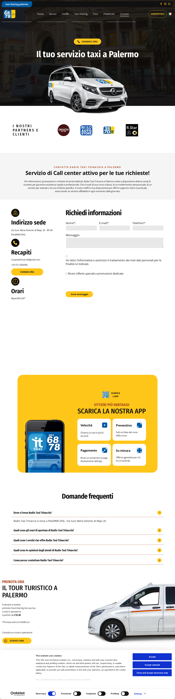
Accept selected (152, 665)
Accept (152, 657)
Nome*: (71, 223)
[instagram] (165, 4)
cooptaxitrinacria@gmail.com (25, 259)
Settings (138, 693)
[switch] (77, 693)
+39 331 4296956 (19, 264)
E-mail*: (104, 223)
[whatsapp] (169, 4)
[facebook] (161, 4)
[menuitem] (40, 14)
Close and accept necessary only (152, 673)
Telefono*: (139, 223)
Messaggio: (73, 235)
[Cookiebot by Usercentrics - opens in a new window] (18, 694)
